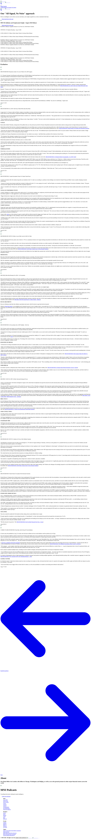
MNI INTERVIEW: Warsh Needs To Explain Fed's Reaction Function (74, 128)
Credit (4, 816)
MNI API (5, 818)
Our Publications (6, 808)
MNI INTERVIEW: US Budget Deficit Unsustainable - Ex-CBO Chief (61, 156)
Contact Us (10, 7)
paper (12, 336)
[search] (1, 3)
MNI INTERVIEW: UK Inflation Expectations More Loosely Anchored (65, 543)
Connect (2, 7)
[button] (45, 2)
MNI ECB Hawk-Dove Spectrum (9, 834)
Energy (4, 812)
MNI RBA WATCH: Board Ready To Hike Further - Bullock (27, 299)
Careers (14, 7)
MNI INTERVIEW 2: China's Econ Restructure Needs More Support (19, 409)
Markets (4, 815)
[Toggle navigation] (1, 5)
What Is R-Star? (6, 831)
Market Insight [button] (4, 6)
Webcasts (5, 826)
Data (4, 817)
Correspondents (6, 807)
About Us (6, 7)
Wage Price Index (8, 306)
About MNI (5, 799)
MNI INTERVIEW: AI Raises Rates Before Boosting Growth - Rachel (63, 367)
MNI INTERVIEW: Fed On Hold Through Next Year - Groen (30, 522)
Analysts (4, 805)
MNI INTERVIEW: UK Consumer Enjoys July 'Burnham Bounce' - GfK (16, 556)
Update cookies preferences (21, 837)
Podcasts (4, 823)
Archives (5, 804)
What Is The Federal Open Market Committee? (12, 830)
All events (5, 827)
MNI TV (5, 824)
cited (8, 214)
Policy (4, 814)
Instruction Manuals (7, 809)
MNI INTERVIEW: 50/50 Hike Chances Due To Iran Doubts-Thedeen (33, 249)
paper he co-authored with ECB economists (11, 542)
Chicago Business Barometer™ (9, 835)
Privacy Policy (6, 802)
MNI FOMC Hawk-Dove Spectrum (10, 833)
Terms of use (5, 801)
